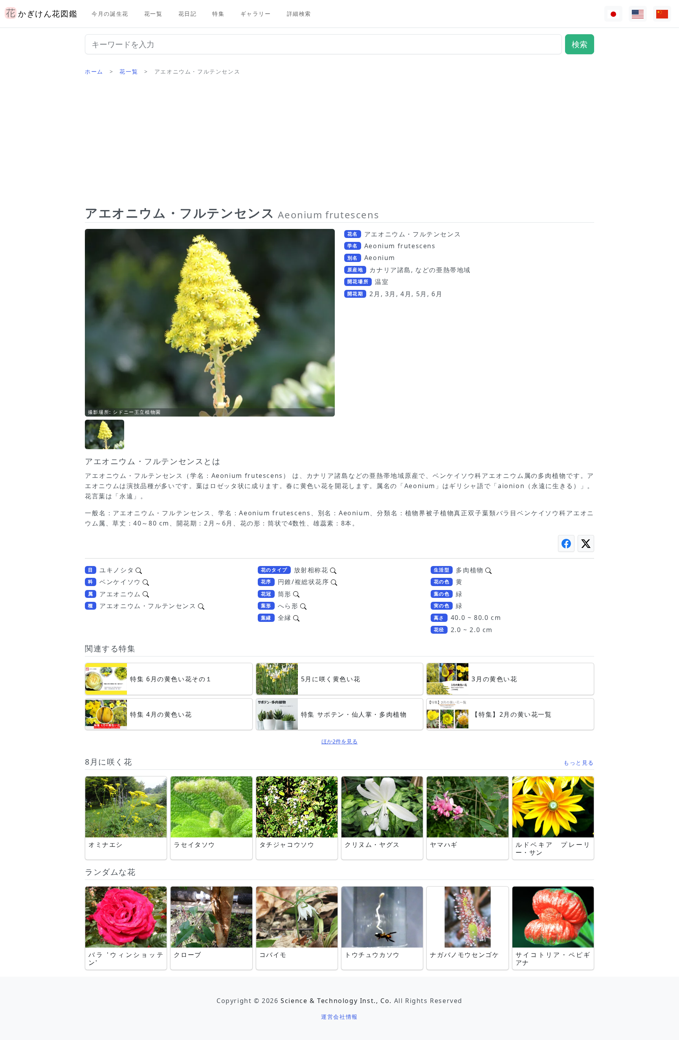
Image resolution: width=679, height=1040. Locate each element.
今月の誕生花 (110, 13)
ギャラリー (255, 13)
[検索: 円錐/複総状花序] (334, 582)
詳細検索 (299, 13)
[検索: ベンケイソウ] (146, 582)
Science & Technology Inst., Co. (336, 1000)
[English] (638, 14)
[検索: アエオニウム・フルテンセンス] (201, 606)
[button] (104, 434)
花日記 (187, 13)
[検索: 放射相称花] (333, 570)
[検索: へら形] (303, 606)
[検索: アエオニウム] (146, 594)
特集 (218, 13)
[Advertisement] (339, 144)
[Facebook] (566, 543)
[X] (586, 543)
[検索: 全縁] (296, 617)
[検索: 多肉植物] (488, 570)
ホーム (94, 71)
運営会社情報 (339, 1016)
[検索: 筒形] (296, 594)
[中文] (662, 14)
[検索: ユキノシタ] (139, 570)
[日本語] (613, 14)
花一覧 (153, 13)
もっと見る (578, 762)
